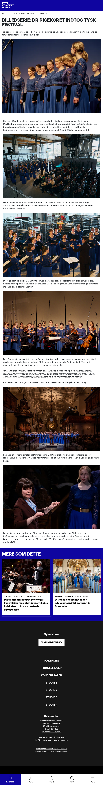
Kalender (51, 660)
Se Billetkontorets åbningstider (52, 737)
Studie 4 (51, 704)
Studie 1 (51, 682)
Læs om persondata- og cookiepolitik (51, 748)
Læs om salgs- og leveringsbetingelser (51, 751)
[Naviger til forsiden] (8, 5)
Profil (51, 782)
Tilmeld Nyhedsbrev (51, 642)
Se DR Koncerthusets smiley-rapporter (51, 740)
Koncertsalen (51, 675)
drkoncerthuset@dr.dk (51, 732)
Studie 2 (51, 690)
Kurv (31, 782)
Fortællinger (52, 668)
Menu (93, 782)
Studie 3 (51, 697)
